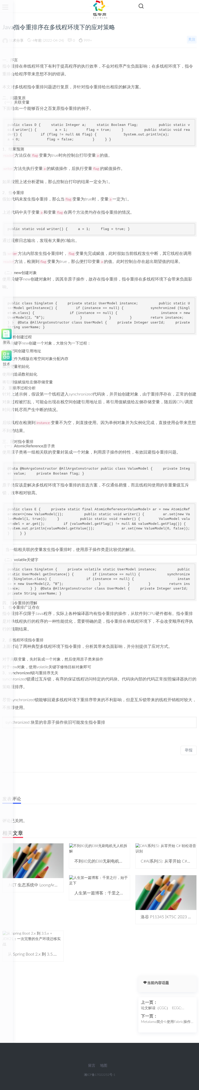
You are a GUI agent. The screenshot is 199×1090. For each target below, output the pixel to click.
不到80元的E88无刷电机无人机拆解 (107, 861)
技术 (6, 363)
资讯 (6, 341)
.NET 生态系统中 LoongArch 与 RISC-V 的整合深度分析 (58, 885)
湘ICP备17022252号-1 (99, 1074)
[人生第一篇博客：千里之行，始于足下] (99, 881)
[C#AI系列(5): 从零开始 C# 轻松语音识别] (166, 849)
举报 (189, 750)
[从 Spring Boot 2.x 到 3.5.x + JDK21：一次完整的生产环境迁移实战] (33, 939)
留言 (91, 1065)
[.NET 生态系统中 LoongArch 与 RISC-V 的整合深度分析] (33, 861)
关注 (191, 39)
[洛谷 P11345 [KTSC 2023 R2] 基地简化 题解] (166, 892)
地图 (103, 1065)
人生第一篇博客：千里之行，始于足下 (109, 893)
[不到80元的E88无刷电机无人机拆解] (99, 849)
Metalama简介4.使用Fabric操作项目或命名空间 (166, 1022)
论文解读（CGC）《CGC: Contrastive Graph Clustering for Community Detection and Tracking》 (167, 1008)
